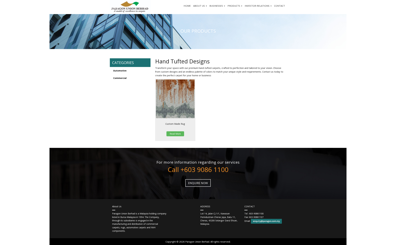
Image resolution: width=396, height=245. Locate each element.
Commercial (120, 78)
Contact (279, 5)
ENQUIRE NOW (198, 183)
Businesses (216, 5)
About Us (199, 5)
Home (187, 5)
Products (234, 5)
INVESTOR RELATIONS (257, 5)
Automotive (120, 70)
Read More (175, 133)
